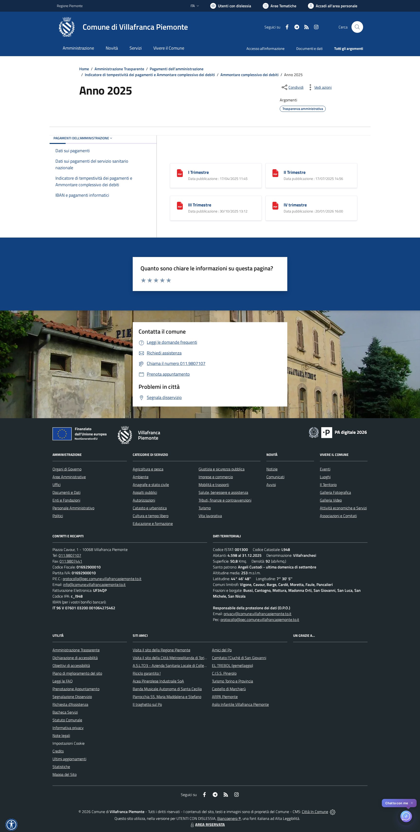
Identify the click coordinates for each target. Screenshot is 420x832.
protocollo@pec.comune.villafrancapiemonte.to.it (102, 579)
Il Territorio (328, 484)
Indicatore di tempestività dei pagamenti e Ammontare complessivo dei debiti (150, 75)
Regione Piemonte (70, 5)
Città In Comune (315, 811)
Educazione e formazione (153, 523)
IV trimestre (295, 205)
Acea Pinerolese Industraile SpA (158, 681)
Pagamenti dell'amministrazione (176, 69)
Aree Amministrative (69, 477)
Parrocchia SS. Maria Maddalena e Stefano (167, 696)
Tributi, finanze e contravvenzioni (225, 500)
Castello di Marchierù (229, 689)
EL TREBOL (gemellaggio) (232, 665)
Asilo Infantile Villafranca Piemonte (240, 704)
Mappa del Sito (64, 774)
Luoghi (325, 477)
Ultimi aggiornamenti (69, 759)
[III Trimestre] (180, 205)
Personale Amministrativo (73, 508)
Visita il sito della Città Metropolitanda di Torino (170, 658)
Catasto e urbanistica (150, 508)
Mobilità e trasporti (214, 484)
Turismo (205, 508)
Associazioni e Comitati (338, 516)
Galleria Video (331, 500)
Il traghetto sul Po (147, 704)
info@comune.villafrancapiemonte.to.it (94, 584)
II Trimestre (295, 172)
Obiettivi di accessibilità (71, 665)
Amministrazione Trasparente (119, 69)
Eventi (325, 469)
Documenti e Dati (66, 492)
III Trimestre (199, 205)
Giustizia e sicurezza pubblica (222, 469)
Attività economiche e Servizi (343, 508)
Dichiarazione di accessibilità (75, 658)
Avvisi (271, 484)
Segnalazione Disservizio (72, 696)
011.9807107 (70, 555)
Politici (57, 516)
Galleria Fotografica (335, 492)
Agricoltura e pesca (148, 469)
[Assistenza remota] (332, 811)
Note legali (61, 735)
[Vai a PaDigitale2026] (338, 432)
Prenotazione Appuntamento (75, 689)
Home (84, 69)
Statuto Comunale (67, 720)
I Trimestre (198, 172)
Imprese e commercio (216, 477)
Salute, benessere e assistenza (223, 492)
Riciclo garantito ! (147, 673)
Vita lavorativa (210, 516)
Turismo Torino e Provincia (232, 681)
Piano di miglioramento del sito (77, 673)
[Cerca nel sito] (357, 27)
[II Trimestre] (275, 172)
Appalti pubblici (145, 492)
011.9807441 (71, 561)
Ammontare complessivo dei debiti (249, 75)
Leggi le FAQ (62, 681)
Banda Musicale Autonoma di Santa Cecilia (167, 689)
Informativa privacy (68, 728)
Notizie (272, 469)
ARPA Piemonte (225, 696)
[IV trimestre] (275, 205)
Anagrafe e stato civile (151, 484)
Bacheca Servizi (65, 712)
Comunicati (275, 477)
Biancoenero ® (229, 818)
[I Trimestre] (180, 172)
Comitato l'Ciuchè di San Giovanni (239, 658)
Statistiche (61, 767)
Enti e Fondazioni (66, 500)
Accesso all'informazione (265, 48)
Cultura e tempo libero (150, 516)
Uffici (56, 484)
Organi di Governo (66, 469)
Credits (58, 751)
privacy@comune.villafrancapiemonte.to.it (257, 614)
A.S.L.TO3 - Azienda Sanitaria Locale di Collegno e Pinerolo (180, 665)
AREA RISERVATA (210, 824)
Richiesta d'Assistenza (70, 704)
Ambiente (141, 477)
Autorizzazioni (144, 500)
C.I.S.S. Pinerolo (224, 673)
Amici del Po (222, 650)
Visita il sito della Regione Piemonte (161, 650)
